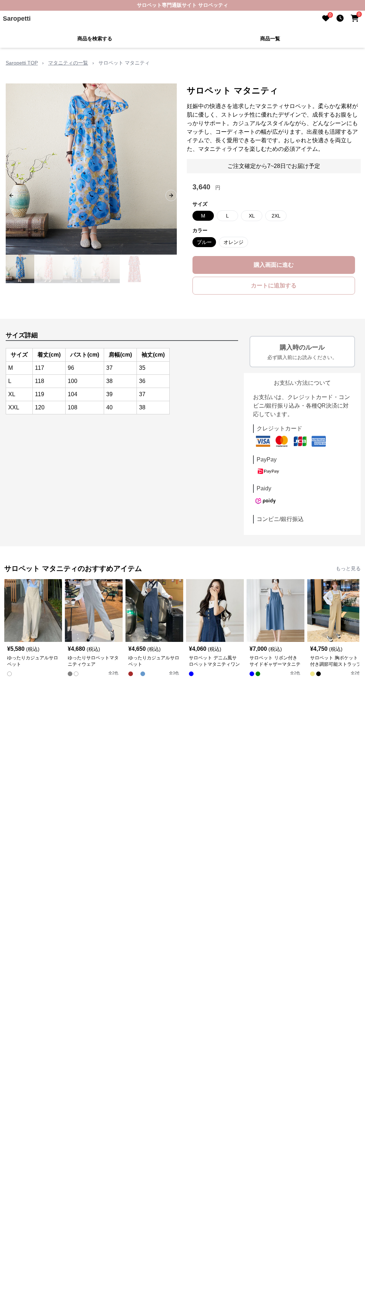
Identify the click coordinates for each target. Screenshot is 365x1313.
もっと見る (348, 568)
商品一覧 (270, 38)
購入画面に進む (274, 265)
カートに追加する (274, 285)
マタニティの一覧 (68, 63)
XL (252, 216)
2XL (276, 216)
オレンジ (233, 242)
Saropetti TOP (22, 63)
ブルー (204, 242)
